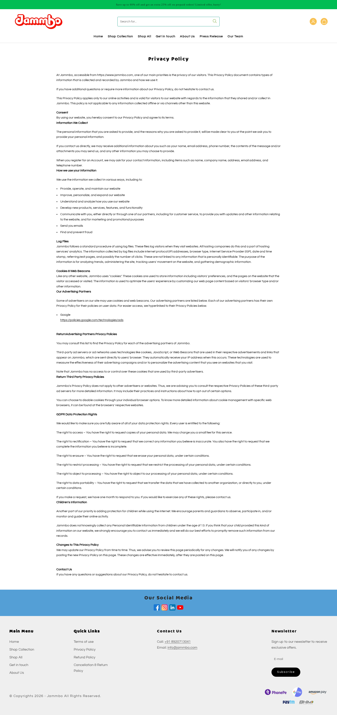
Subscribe (286, 671)
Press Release (211, 36)
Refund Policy (84, 657)
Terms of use (84, 642)
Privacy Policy (85, 649)
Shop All (144, 36)
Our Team (235, 36)
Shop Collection (120, 36)
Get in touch (165, 36)
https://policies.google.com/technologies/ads (91, 320)
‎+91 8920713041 (178, 642)
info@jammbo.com (182, 647)
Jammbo (55, 696)
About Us (187, 36)
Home (98, 36)
